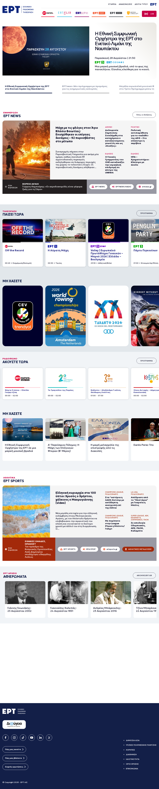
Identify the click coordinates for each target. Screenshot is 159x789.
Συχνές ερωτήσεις (14, 767)
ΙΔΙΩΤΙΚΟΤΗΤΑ (132, 759)
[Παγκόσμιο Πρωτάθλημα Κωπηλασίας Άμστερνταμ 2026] (65, 316)
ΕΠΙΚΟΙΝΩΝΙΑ (132, 768)
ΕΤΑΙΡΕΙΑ (112, 4)
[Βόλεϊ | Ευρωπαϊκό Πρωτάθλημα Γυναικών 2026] (22, 316)
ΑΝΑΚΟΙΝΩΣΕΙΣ (125, 4)
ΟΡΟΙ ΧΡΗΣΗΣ (132, 764)
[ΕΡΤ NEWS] (22, 230)
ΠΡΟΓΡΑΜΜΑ (146, 213)
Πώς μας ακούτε (13, 749)
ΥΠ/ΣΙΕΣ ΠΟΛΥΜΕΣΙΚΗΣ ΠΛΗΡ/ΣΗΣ (141, 745)
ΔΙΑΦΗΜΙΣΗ (131, 754)
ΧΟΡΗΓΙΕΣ (130, 750)
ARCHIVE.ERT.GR (144, 566)
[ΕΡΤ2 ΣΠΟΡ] (108, 230)
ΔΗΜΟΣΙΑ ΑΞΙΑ (132, 740)
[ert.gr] (18, 11)
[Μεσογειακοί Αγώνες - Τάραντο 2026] (108, 316)
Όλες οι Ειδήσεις (144, 115)
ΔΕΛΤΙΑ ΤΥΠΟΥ (141, 4)
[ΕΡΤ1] (65, 230)
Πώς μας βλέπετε (13, 758)
